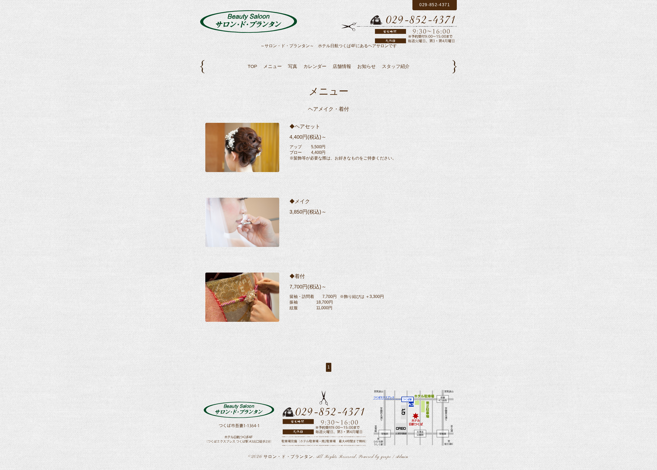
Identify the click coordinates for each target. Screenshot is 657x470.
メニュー (272, 66)
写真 (292, 66)
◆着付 (297, 276)
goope (386, 456)
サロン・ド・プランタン (288, 456)
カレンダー (314, 66)
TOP (252, 66)
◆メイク (299, 201)
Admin (401, 456)
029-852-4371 (434, 5)
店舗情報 (342, 66)
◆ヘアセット (304, 126)
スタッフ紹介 (396, 66)
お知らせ (366, 66)
